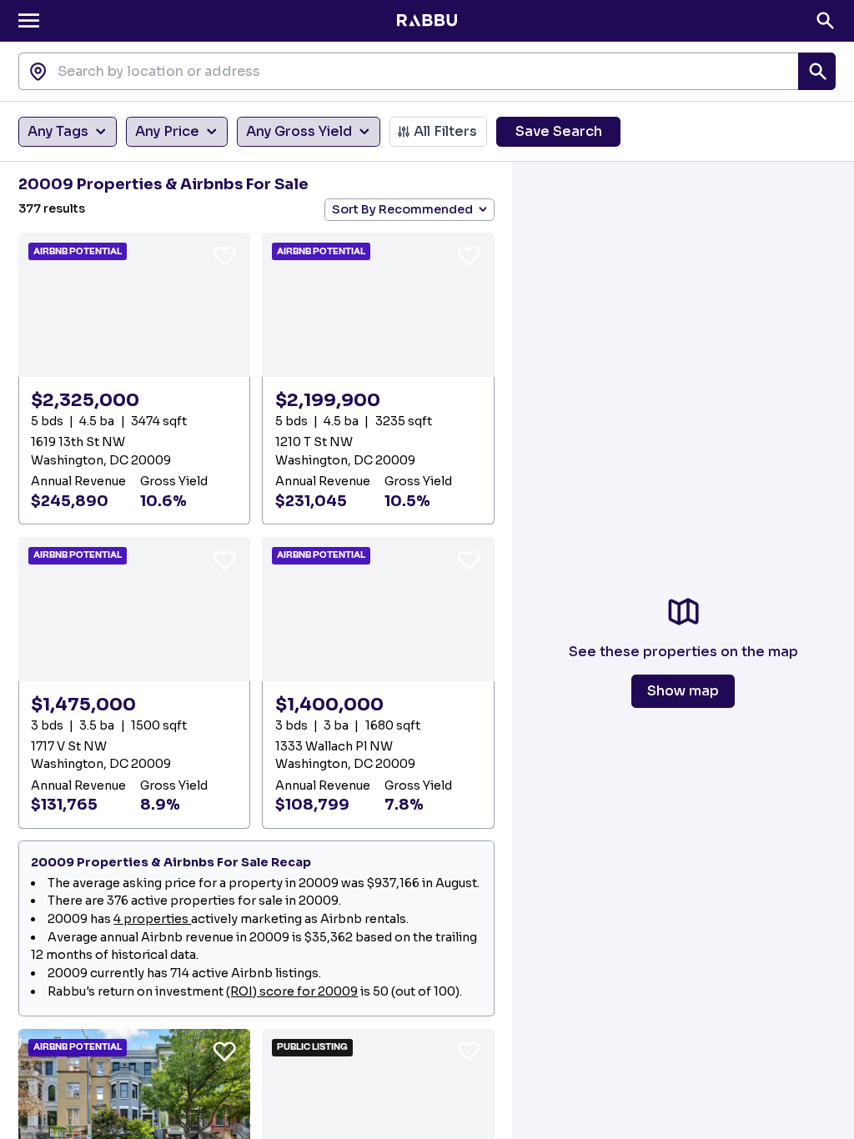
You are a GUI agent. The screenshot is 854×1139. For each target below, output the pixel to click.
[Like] (224, 255)
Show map (683, 691)
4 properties (152, 918)
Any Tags (58, 131)
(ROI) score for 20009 (292, 991)
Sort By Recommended (402, 209)
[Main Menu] (28, 20)
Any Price (167, 131)
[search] (817, 71)
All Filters (445, 131)
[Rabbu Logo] (427, 21)
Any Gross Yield (299, 131)
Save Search (558, 131)
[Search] (825, 20)
